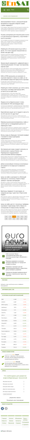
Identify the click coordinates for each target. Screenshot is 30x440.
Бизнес (11, 420)
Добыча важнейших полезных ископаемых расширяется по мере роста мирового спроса (14, 165)
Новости (4, 420)
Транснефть (4, 320)
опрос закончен (7, 394)
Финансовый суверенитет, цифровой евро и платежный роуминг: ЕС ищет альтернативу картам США (15, 64)
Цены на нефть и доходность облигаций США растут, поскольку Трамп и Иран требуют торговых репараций (13, 178)
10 (21, 218)
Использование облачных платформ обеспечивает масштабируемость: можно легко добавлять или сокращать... (16, 365)
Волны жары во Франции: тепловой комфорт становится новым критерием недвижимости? (15, 136)
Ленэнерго (4, 310)
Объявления (18, 418)
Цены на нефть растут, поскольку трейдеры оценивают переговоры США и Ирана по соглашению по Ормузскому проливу (15, 205)
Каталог (11, 418)
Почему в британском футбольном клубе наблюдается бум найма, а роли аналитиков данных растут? (16, 245)
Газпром (4, 347)
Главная (4, 418)
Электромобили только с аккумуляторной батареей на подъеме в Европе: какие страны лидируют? (14, 23)
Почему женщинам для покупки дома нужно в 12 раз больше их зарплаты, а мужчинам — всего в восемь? (15, 36)
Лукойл (3, 344)
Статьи (4, 423)
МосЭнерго (4, 318)
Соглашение (25, 422)
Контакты (18, 420)
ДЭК (3, 299)
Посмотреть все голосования (15, 400)
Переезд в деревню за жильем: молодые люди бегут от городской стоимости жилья (16, 262)
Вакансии (11, 423)
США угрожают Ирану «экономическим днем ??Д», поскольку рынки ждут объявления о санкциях (16, 256)
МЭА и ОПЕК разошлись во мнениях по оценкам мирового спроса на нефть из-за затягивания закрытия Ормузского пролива (15, 77)
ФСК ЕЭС (4, 339)
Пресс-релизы (25, 419)
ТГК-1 (3, 326)
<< (6, 216)
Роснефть (4, 341)
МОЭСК (3, 302)
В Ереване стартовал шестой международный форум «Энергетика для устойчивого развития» (16, 268)
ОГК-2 (3, 315)
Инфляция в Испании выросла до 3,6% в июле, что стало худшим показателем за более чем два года (13, 50)
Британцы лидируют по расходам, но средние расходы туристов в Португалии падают (14, 192)
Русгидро (4, 336)
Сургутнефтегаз (6, 331)
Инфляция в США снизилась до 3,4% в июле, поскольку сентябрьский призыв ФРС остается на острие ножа (15, 89)
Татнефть (4, 328)
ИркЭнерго (4, 307)
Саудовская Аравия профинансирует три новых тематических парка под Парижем (16, 274)
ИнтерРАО (4, 323)
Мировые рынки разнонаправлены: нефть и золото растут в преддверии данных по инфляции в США (14, 123)
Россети (4, 334)
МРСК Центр (5, 304)
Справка (18, 423)
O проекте (25, 424)
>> (25, 218)
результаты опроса (15, 397)
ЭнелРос (4, 312)
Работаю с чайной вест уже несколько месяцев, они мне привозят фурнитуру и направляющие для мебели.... (14, 357)
